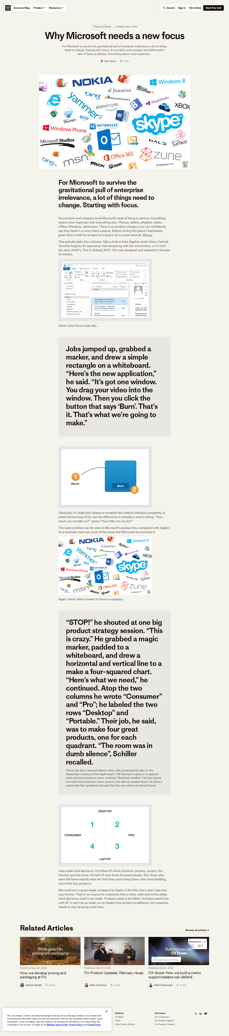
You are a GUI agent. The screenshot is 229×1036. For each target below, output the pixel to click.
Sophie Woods (34, 985)
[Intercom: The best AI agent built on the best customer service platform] (8, 8)
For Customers (162, 1017)
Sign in (182, 7)
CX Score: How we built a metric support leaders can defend (174, 975)
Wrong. (148, 235)
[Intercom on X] (195, 1013)
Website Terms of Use (57, 1025)
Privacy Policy (76, 1025)
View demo (195, 7)
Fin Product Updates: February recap (113, 973)
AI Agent (119, 1017)
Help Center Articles (125, 1024)
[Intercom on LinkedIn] (200, 1013)
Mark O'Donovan (163, 985)
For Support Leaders (165, 1024)
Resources (55, 7)
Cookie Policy (94, 1025)
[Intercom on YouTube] (205, 1013)
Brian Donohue (98, 985)
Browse (196, 930)
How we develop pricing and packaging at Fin (43, 975)
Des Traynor (110, 61)
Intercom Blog (22, 7)
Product (38, 7)
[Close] (106, 1011)
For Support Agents (164, 1020)
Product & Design (102, 26)
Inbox (117, 1020)
